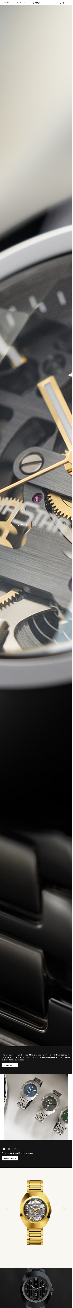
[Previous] (7, 1206)
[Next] (64, 1206)
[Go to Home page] (36, 3)
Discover (36, 1258)
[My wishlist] (66, 2)
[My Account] (63, 2)
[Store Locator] (60, 2)
